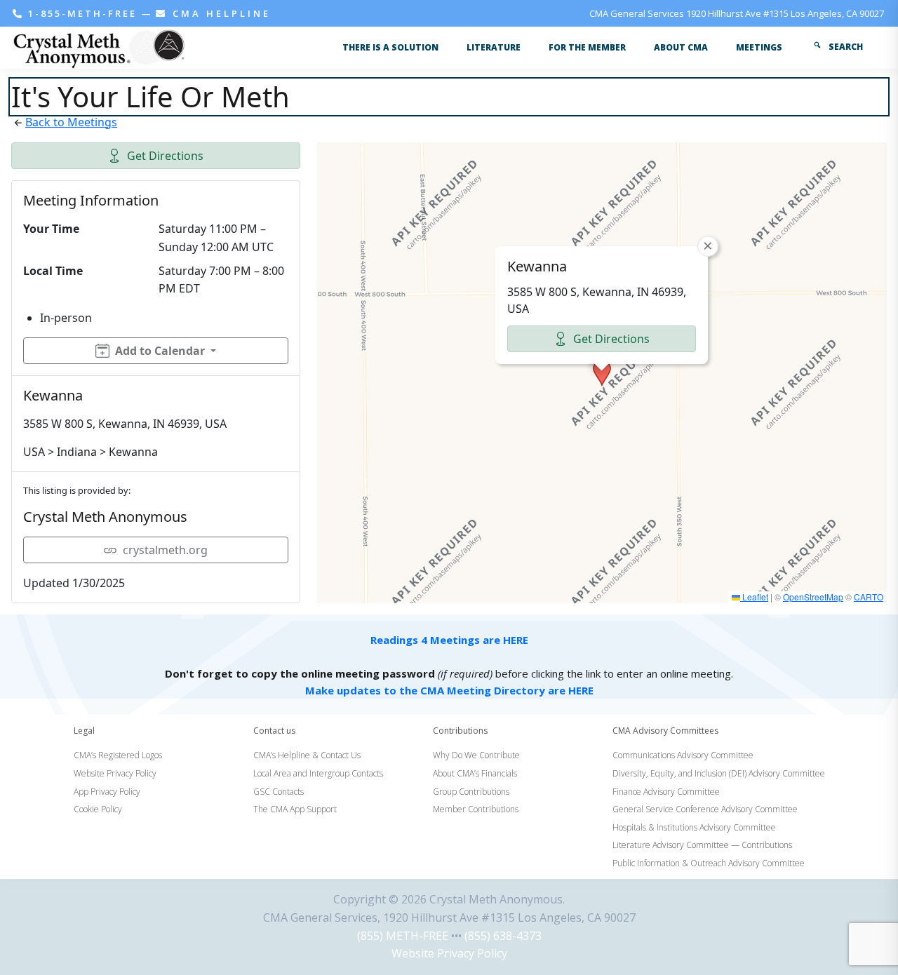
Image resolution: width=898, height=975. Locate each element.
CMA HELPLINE (219, 13)
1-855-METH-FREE (82, 13)
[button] (602, 373)
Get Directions (165, 155)
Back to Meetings (71, 122)
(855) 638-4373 (503, 935)
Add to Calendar (160, 350)
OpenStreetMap (813, 597)
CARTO (868, 597)
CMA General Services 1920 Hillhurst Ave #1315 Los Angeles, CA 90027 (736, 13)
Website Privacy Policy (449, 953)
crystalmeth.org (165, 550)
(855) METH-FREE (402, 935)
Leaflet (754, 597)
